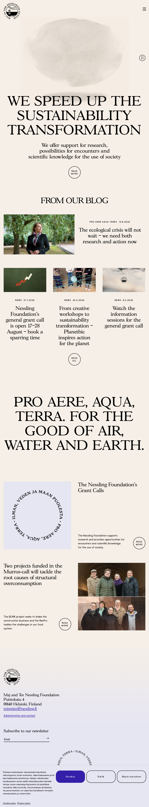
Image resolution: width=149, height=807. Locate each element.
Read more (74, 172)
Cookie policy (9, 803)
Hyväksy (70, 776)
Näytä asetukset (131, 776)
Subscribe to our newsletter (26, 731)
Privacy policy (23, 803)
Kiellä (101, 776)
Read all (74, 359)
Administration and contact (19, 715)
